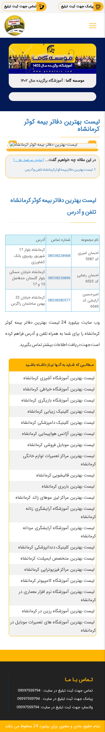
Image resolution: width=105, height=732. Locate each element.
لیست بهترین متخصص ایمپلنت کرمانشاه (57, 558)
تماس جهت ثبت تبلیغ (20, 6)
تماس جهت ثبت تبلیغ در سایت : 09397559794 (55, 691)
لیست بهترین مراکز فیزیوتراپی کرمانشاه (59, 569)
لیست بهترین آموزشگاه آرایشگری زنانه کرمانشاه (61, 512)
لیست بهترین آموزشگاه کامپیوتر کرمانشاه (57, 580)
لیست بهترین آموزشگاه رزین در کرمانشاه (58, 611)
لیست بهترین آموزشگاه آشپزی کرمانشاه (58, 378)
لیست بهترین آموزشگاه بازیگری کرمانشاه (57, 400)
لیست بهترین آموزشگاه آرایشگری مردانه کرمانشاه (59, 532)
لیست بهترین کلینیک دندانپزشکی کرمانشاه (56, 547)
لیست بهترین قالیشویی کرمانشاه (65, 475)
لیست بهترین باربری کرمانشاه (68, 486)
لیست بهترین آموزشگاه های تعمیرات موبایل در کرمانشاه (53, 626)
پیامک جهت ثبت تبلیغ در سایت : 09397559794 (55, 699)
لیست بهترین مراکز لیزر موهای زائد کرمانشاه (54, 497)
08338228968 (59, 256)
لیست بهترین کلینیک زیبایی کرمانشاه (60, 411)
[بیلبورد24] (14, 25)
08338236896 (59, 278)
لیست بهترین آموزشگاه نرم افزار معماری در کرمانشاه (57, 596)
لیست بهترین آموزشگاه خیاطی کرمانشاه (58, 389)
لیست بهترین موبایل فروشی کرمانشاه (60, 444)
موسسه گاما (75, 81)
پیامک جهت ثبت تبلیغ (77, 6)
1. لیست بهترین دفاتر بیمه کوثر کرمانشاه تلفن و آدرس (60, 169)
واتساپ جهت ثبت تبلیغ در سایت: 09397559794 (55, 707)
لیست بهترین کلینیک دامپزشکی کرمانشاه (57, 422)
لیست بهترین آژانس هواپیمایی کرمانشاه (58, 433)
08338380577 (59, 300)
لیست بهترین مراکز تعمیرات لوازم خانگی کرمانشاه (59, 460)
